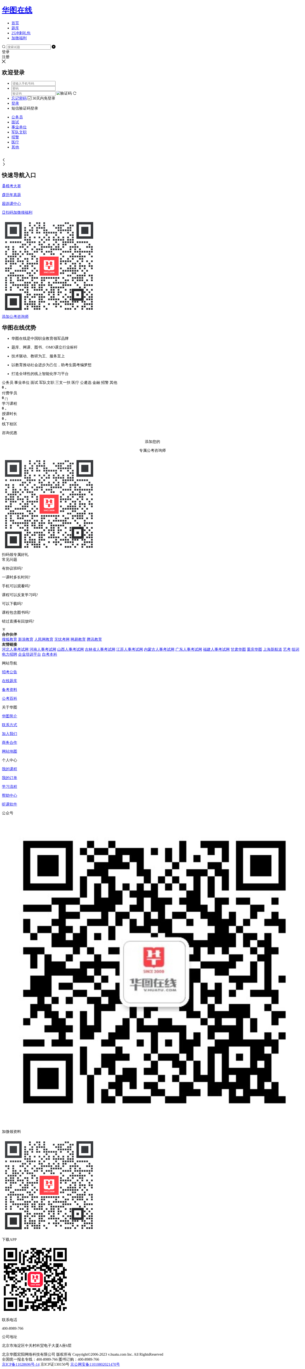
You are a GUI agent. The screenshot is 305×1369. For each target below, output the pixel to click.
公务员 (17, 117)
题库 (15, 28)
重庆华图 (254, 649)
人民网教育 (43, 639)
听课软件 (9, 804)
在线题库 (9, 681)
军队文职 (19, 132)
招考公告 (9, 672)
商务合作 (9, 742)
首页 (15, 23)
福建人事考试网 (216, 649)
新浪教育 (25, 639)
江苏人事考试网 (129, 649)
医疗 (15, 142)
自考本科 (49, 654)
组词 (295, 649)
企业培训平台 (29, 654)
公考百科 (9, 698)
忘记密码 (19, 98)
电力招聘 (9, 654)
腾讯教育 (94, 639)
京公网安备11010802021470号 (95, 1364)
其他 (15, 147)
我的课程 (9, 769)
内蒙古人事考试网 (159, 649)
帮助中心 (9, 795)
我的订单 (9, 778)
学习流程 (9, 787)
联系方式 (9, 725)
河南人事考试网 (43, 649)
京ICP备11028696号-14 (21, 1364)
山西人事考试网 (70, 649)
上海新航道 (272, 649)
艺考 (287, 649)
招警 (15, 137)
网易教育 (78, 639)
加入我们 (9, 734)
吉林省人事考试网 (100, 649)
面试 (15, 122)
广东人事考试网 (188, 649)
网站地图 (9, 751)
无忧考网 (62, 639)
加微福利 (19, 38)
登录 (15, 103)
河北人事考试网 (15, 649)
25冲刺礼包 (20, 33)
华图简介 (9, 716)
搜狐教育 (9, 639)
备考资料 (9, 690)
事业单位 (19, 127)
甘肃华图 (238, 649)
